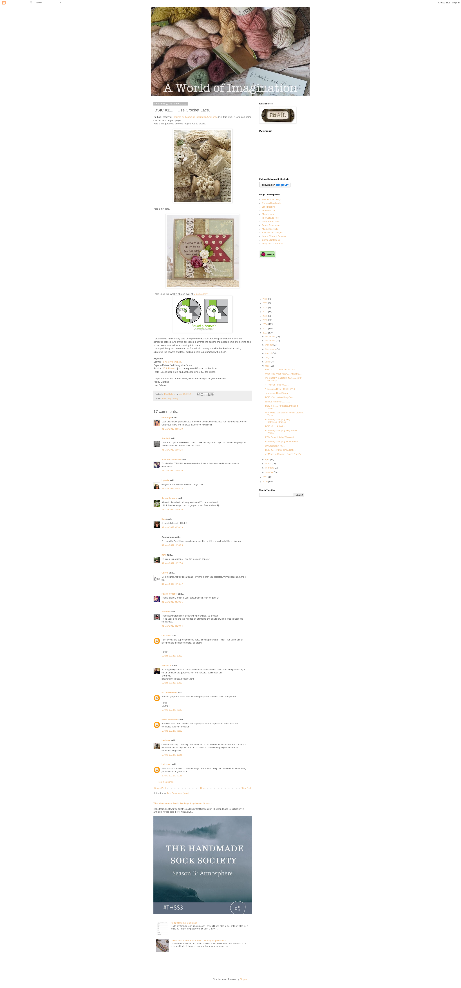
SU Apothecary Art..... (275, 446)
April (267, 459)
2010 (265, 481)
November (270, 340)
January (269, 472)
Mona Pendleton (170, 719)
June (267, 361)
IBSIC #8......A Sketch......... (277, 426)
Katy (164, 555)
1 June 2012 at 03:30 (172, 710)
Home (203, 788)
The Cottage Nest (270, 218)
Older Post (246, 788)
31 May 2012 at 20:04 (172, 626)
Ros (164, 519)
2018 (265, 307)
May (267, 366)
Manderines (268, 214)
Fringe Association (271, 225)
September (270, 349)
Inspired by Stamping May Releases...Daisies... (277, 420)
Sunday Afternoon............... (277, 401)
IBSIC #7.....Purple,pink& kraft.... (280, 450)
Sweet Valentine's (172, 361)
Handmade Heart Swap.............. (280, 393)
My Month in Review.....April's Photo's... (283, 454)
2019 (265, 303)
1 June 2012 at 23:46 (172, 755)
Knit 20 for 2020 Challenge (184, 923)
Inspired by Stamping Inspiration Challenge (195, 117)
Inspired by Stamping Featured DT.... (282, 441)
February (269, 468)
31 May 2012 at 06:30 (172, 470)
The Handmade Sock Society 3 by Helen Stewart (182, 803)
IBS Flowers (169, 368)
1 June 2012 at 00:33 (172, 683)
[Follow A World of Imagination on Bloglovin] (274, 186)
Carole (165, 573)
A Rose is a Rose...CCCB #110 (280, 389)
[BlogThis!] (202, 394)
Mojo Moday (173, 398)
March (268, 463)
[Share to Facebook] (209, 394)
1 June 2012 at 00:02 (172, 656)
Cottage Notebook (271, 240)
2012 (265, 332)
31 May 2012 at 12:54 (172, 563)
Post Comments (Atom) (178, 793)
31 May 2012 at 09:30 (172, 509)
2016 (265, 316)
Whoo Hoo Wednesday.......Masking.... (283, 374)
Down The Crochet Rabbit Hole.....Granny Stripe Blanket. (198, 940)
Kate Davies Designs (272, 232)
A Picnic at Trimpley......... (276, 385)
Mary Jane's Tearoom (272, 243)
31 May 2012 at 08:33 (172, 488)
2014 (265, 324)
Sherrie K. (167, 665)
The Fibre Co (268, 210)
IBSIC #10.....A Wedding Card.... (280, 397)
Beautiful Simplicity (271, 199)
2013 (265, 328)
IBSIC (164, 398)
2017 (265, 311)
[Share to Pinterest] (212, 394)
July (267, 357)
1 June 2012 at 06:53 (172, 731)
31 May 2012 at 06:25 (172, 450)
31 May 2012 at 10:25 (172, 545)
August (268, 353)
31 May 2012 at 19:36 (172, 602)
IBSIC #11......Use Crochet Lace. (280, 369)
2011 (265, 477)
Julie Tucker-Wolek (171, 459)
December (270, 336)
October (269, 345)
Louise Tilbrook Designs (274, 236)
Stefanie (166, 611)
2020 (265, 299)
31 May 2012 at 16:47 (172, 584)
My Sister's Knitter (270, 229)
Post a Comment (166, 782)
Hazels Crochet (169, 594)
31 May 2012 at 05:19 (172, 429)
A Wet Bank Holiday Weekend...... (281, 437)
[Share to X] (205, 394)
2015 (265, 320)
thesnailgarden (169, 498)
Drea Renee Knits (270, 221)
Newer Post (160, 788)
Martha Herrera (169, 692)
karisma (166, 740)
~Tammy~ (167, 417)
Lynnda (165, 480)
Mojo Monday (200, 294)
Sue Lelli (166, 438)
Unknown (166, 635)
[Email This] (198, 394)
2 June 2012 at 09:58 (172, 775)
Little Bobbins (268, 207)
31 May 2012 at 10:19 (172, 527)
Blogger (243, 979)
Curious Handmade (271, 203)
